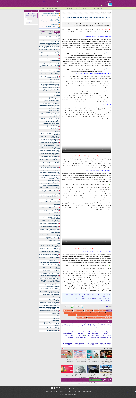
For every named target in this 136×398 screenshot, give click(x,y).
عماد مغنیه (65, 310)
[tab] (57, 31)
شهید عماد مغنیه (72, 315)
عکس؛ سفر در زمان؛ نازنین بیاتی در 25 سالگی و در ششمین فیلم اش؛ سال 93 (51, 217)
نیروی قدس (108, 315)
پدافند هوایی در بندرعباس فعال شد (53, 286)
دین (77, 8)
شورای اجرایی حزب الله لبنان (94, 317)
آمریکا (95, 310)
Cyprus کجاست (34, 21)
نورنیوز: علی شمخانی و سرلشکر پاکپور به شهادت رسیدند (49, 278)
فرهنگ (80, 8)
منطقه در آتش (56, 325)
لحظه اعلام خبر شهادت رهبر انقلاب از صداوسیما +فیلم (50, 262)
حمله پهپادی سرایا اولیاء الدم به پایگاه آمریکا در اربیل (50, 305)
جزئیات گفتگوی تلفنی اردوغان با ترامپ (52, 237)
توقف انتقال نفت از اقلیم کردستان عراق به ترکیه (51, 103)
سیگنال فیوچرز (28, 23)
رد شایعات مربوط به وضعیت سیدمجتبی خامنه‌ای (50, 102)
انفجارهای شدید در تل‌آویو (54, 79)
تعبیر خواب (61, 391)
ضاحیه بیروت (79, 315)
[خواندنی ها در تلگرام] (52, 389)
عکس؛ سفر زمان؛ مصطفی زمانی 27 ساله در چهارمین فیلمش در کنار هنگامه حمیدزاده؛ (50, 239)
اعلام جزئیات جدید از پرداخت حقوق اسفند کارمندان (50, 125)
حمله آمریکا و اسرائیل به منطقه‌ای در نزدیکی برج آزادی (50, 183)
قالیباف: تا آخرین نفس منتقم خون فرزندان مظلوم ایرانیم (49, 105)
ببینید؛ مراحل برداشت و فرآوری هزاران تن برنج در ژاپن (50, 170)
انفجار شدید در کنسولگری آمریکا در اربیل (77, 299)
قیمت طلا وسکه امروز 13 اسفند (54, 117)
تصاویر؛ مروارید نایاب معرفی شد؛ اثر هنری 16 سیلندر (50, 190)
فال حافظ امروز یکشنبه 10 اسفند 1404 (52, 206)
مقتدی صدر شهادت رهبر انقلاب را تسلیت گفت (51, 272)
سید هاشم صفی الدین (106, 317)
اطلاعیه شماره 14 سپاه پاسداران (54, 97)
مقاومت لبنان (78, 313)
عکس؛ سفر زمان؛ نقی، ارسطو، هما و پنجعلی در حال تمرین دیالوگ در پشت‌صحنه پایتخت (50, 76)
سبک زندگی (103, 8)
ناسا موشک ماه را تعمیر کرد (54, 81)
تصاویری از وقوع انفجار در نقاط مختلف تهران (51, 182)
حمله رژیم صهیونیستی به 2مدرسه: (53, 330)
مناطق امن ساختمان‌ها (55, 320)
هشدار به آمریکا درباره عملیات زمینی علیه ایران (51, 40)
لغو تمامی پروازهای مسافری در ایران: (53, 327)
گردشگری (87, 8)
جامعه (60, 8)
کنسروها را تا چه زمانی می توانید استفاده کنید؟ (51, 123)
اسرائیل (109, 313)
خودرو (50, 8)
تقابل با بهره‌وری (56, 315)
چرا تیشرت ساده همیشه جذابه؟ (53, 17)
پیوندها (74, 391)
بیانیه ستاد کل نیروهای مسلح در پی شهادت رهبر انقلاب (49, 273)
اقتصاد (63, 8)
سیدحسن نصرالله (87, 313)
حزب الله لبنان (101, 310)
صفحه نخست (109, 8)
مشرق (107, 306)
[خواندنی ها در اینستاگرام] (57, 389)
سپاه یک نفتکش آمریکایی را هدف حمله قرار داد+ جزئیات (49, 62)
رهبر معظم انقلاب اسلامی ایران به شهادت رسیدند (50, 322)
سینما (83, 8)
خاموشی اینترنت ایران (55, 329)
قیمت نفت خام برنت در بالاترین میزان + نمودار (51, 112)
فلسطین (75, 310)
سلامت (74, 8)
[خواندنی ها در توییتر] (59, 389)
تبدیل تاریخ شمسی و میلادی (51, 391)
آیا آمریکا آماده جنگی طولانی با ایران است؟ (51, 323)
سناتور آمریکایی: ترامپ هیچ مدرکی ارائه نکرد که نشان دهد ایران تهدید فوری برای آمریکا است (49, 258)
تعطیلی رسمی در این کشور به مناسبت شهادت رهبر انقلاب (49, 299)
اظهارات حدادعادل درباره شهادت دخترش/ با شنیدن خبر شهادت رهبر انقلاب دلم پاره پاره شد (50, 291)
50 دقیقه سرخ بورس (55, 318)
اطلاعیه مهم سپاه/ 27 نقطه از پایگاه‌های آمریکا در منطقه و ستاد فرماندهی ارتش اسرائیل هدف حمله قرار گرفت (49, 308)
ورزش (70, 8)
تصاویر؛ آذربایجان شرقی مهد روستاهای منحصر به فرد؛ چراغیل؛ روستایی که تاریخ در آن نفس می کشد (50, 200)
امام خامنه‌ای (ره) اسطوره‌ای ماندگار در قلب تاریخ (51, 107)
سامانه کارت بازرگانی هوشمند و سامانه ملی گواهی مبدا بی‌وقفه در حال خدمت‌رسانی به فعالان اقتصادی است (50, 85)
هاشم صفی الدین (100, 315)
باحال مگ (35, 19)
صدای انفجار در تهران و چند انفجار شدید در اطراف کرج (50, 166)
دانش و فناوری (55, 8)
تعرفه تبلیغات (81, 391)
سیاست (67, 8)
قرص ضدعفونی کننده (55, 24)
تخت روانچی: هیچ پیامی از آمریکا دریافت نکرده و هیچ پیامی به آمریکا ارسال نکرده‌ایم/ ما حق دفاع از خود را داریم (50, 64)
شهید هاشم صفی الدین (81, 317)
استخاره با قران (68, 391)
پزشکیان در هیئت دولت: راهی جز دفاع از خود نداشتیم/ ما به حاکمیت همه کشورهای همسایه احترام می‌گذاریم (49, 47)
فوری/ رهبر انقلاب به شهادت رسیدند (53, 260)
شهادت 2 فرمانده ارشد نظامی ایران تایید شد (51, 284)
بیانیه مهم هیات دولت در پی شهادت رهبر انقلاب (51, 270)
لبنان (71, 310)
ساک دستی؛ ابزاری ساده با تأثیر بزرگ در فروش (51, 13)
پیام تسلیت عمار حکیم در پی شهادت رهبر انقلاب (51, 294)
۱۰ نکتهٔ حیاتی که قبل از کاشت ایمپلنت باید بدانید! (50, 15)
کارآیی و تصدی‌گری (56, 317)
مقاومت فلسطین (96, 313)
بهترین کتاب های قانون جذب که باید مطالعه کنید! (50, 19)
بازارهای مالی (42, 8)
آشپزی (98, 8)
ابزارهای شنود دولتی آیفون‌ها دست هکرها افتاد (51, 87)
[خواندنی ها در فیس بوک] (54, 389)
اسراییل (81, 310)
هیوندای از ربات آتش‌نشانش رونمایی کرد (52, 82)
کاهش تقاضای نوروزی (55, 313)
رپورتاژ (47, 8)
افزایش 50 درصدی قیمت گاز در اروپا (53, 108)
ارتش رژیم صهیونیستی (69, 313)
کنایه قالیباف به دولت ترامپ (54, 41)
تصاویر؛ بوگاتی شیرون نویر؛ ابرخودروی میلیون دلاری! (50, 195)
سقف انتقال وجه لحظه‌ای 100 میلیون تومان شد (51, 185)
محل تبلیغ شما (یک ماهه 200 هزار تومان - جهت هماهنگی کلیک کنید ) (31, 15)
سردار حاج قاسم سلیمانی (89, 315)
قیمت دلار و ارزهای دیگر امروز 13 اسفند (52, 121)
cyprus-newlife (30, 19)
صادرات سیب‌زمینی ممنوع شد (54, 110)
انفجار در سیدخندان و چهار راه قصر (53, 180)
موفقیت (95, 8)
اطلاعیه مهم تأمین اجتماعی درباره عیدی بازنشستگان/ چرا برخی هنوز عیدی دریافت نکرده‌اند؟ (50, 44)
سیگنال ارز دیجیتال (34, 23)
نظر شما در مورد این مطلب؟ (95, 380)
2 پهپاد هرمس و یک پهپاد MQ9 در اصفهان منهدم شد (50, 89)
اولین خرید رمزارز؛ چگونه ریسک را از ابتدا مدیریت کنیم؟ (49, 145)
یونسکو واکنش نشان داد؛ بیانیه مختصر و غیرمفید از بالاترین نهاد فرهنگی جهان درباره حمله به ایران (50, 99)
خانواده (91, 8)
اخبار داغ (103, 313)
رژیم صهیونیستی (88, 310)
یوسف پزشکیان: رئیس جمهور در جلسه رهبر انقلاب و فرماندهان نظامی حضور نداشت (50, 177)
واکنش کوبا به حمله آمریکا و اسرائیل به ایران (51, 301)
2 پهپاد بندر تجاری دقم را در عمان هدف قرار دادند (50, 175)
